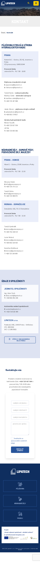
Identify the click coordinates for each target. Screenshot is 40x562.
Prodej (20, 518)
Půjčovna (20, 489)
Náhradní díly (20, 503)
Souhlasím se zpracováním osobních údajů (19, 440)
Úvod (3, 33)
